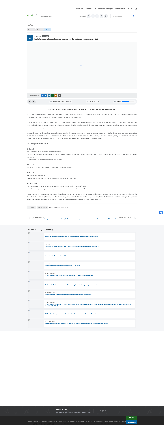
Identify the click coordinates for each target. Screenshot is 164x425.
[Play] (30, 102)
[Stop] (34, 102)
